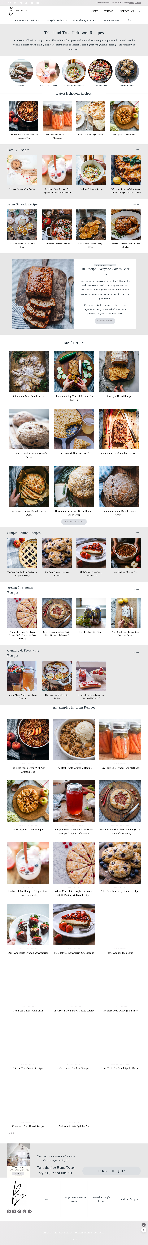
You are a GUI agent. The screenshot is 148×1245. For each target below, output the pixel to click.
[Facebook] (9, 2)
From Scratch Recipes (28, 825)
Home (47, 1199)
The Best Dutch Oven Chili (28, 1010)
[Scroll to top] (142, 1236)
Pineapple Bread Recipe (119, 396)
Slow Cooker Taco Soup (120, 952)
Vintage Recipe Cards (74, 825)
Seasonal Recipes (74, 764)
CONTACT (108, 11)
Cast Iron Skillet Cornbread (74, 453)
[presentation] (23, 116)
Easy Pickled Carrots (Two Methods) (120, 767)
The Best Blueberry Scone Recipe (119, 891)
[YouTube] (32, 2)
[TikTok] (26, 2)
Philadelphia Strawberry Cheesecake (74, 952)
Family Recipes (120, 764)
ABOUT (94, 11)
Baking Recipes (28, 764)
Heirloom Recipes (129, 1199)
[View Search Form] (139, 11)
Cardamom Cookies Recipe (74, 1068)
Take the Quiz (111, 1171)
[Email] (37, 2)
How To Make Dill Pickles (91, 632)
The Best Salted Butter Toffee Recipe (73, 1010)
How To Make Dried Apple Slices (120, 1068)
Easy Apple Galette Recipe (124, 134)
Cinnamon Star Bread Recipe (29, 396)
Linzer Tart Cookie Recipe (28, 1068)
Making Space (135, 3)
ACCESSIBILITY (83, 1232)
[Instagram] (15, 2)
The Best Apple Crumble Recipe (74, 767)
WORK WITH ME (126, 11)
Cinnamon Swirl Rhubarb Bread (118, 453)
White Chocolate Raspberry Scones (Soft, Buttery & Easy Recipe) (22, 635)
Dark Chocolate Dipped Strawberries (28, 952)
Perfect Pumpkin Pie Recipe (22, 189)
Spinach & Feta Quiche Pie (90, 134)
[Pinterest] (21, 2)
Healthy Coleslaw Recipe (91, 189)
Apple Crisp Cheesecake (125, 572)
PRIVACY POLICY (63, 1232)
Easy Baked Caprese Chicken (56, 243)
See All (136, 149)
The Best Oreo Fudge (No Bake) (120, 1010)
